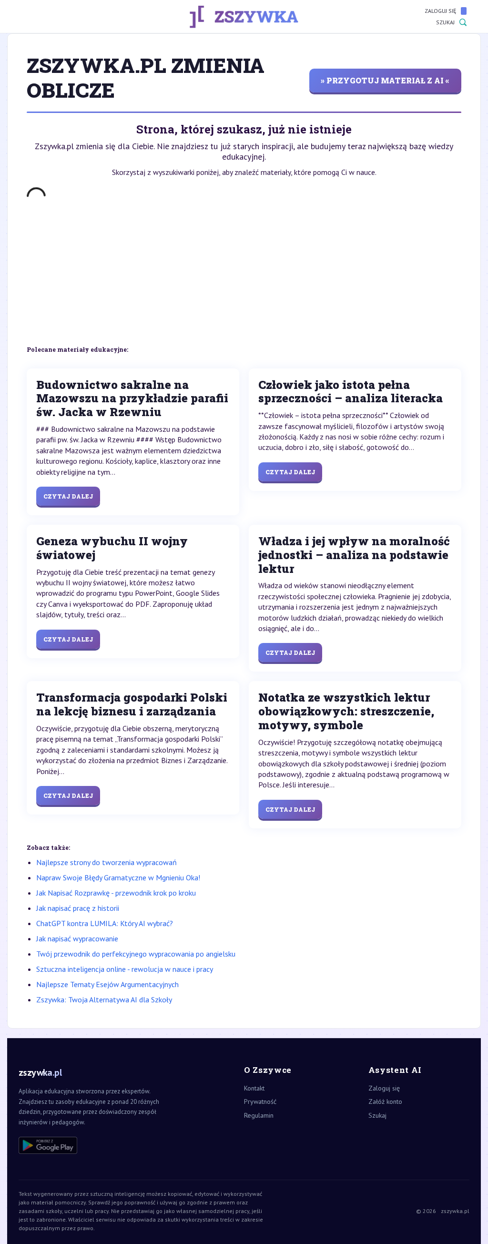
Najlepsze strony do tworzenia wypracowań (106, 862)
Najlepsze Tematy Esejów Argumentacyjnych (107, 984)
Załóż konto (385, 1101)
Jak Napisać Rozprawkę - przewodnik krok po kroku (116, 892)
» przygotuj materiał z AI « (385, 80)
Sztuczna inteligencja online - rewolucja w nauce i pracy (124, 969)
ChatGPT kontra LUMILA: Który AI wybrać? (104, 923)
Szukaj (445, 22)
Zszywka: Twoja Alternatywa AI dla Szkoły (104, 999)
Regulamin (259, 1115)
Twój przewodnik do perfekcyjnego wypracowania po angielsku (135, 953)
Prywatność (260, 1101)
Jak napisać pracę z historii (77, 908)
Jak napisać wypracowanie (77, 938)
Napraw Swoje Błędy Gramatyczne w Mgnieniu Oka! (118, 877)
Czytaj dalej (68, 496)
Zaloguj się (440, 10)
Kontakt (254, 1088)
